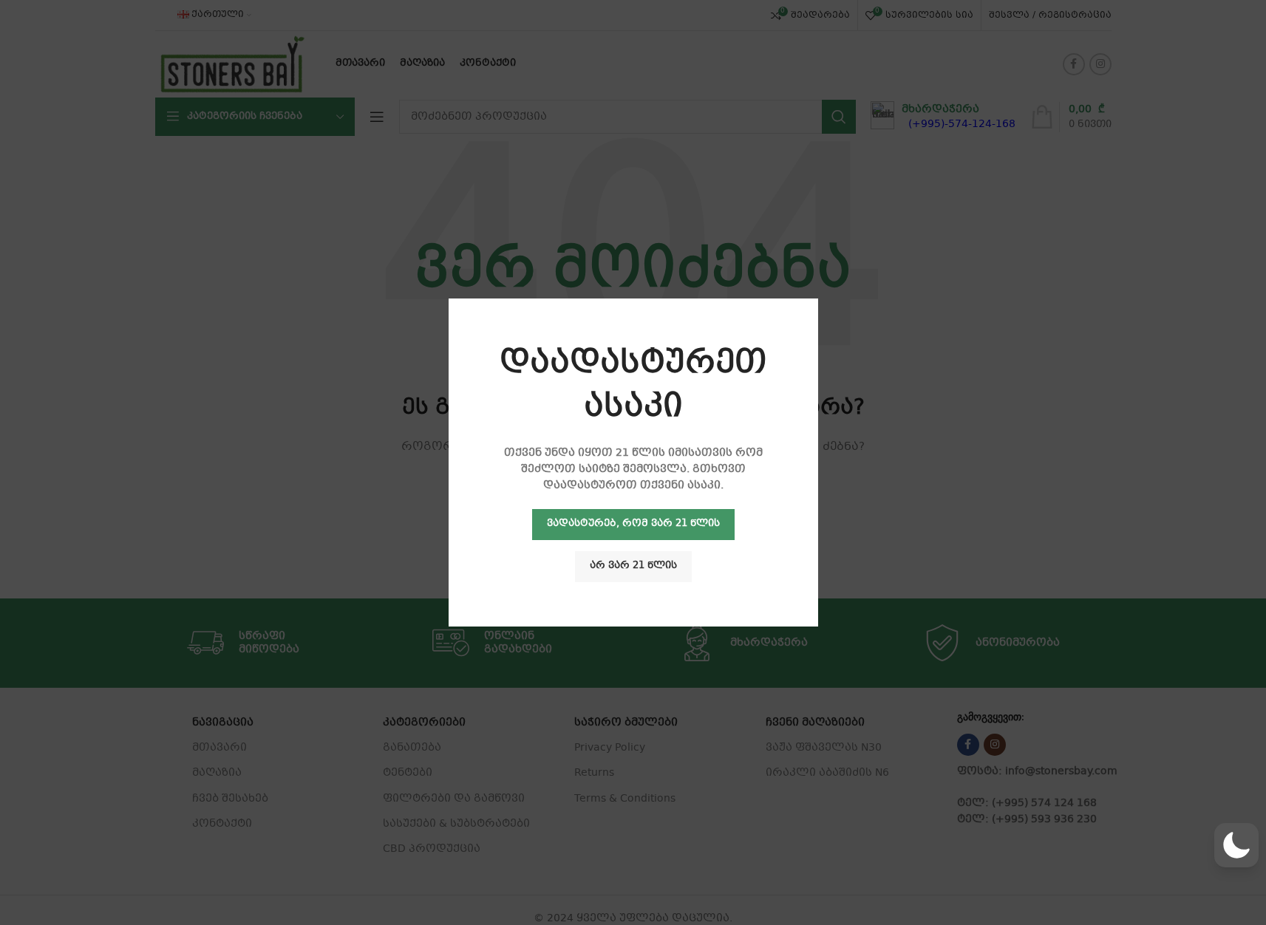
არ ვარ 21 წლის (633, 566)
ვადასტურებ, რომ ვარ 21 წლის (633, 523)
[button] (1236, 845)
